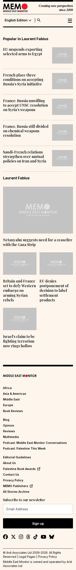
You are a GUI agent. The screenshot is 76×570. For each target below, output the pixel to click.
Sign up (38, 523)
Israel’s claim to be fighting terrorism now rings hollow (19, 341)
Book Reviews (13, 411)
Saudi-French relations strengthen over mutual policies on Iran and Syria (24, 156)
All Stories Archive (16, 491)
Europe (8, 405)
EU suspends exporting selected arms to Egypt (22, 51)
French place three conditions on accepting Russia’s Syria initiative (23, 79)
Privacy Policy (13, 480)
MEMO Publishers (15, 486)
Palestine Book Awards (19, 469)
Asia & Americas (14, 393)
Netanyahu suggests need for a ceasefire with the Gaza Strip (37, 242)
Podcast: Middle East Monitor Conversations (35, 442)
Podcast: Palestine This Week (24, 448)
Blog (6, 419)
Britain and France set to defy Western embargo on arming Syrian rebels (19, 291)
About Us (9, 463)
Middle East (11, 399)
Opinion (8, 425)
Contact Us (11, 474)
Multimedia (11, 437)
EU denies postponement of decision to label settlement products (54, 291)
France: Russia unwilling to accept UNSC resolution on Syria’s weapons (25, 105)
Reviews (9, 431)
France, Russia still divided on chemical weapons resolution (25, 131)
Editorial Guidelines (17, 457)
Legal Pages (27, 556)
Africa (7, 388)
